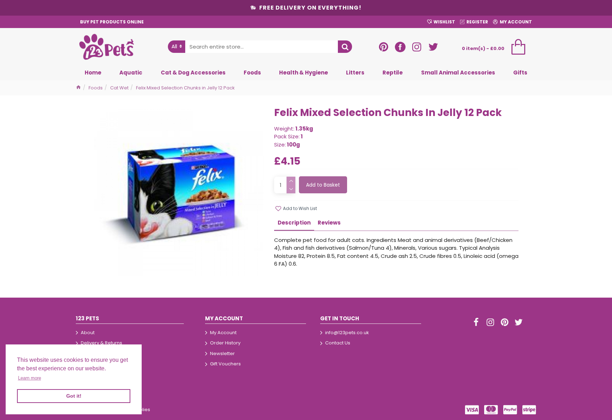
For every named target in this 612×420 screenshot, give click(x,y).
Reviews (329, 222)
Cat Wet (119, 87)
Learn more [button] (29, 378)
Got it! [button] (73, 396)
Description (294, 222)
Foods (96, 87)
